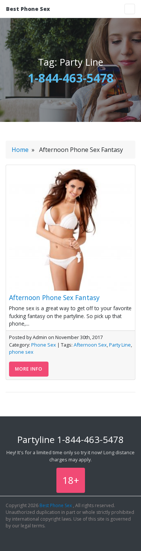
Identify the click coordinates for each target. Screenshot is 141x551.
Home (20, 150)
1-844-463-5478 (71, 78)
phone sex (21, 351)
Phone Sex (43, 344)
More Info (28, 369)
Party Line (120, 344)
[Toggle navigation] (129, 9)
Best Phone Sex (28, 8)
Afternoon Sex (90, 344)
